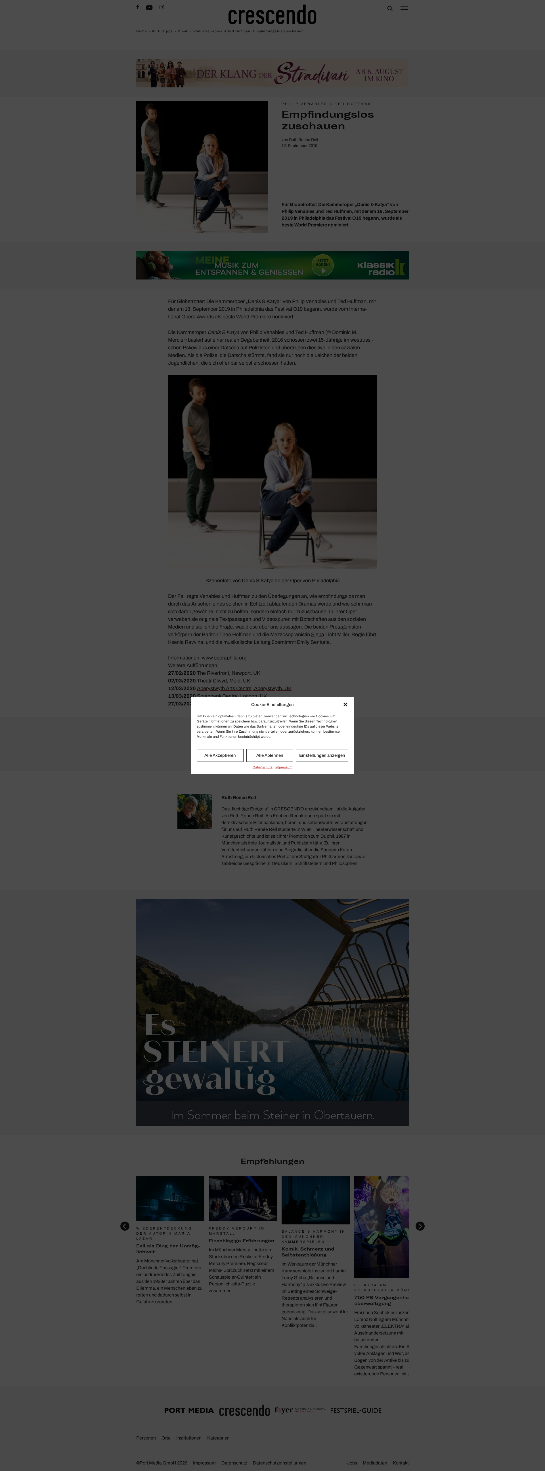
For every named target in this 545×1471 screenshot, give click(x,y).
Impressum (283, 767)
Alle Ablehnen (269, 755)
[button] (345, 704)
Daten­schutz (262, 767)
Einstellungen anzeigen (322, 755)
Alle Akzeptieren (220, 755)
